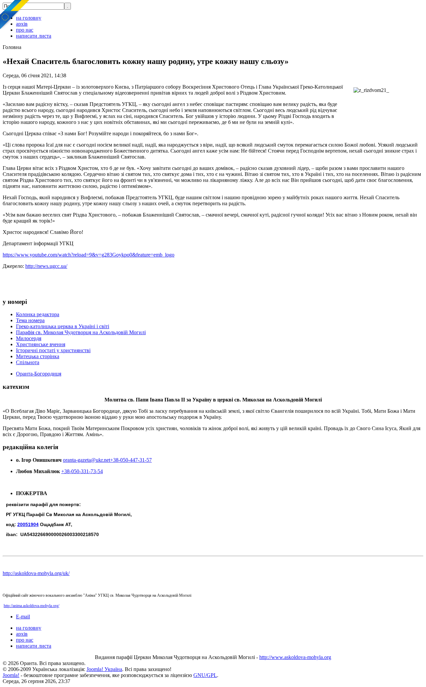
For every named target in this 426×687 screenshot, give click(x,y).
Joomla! (11, 675)
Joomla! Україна (104, 669)
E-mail (23, 616)
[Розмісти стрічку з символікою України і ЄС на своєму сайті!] (15, 15)
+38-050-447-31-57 (131, 460)
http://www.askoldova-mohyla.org (295, 657)
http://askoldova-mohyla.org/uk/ (36, 573)
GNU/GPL (205, 675)
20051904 (28, 524)
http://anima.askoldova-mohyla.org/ (31, 605)
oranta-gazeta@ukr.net (86, 460)
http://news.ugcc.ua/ (46, 266)
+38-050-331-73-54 (82, 471)
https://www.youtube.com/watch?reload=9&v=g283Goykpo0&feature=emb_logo (88, 255)
